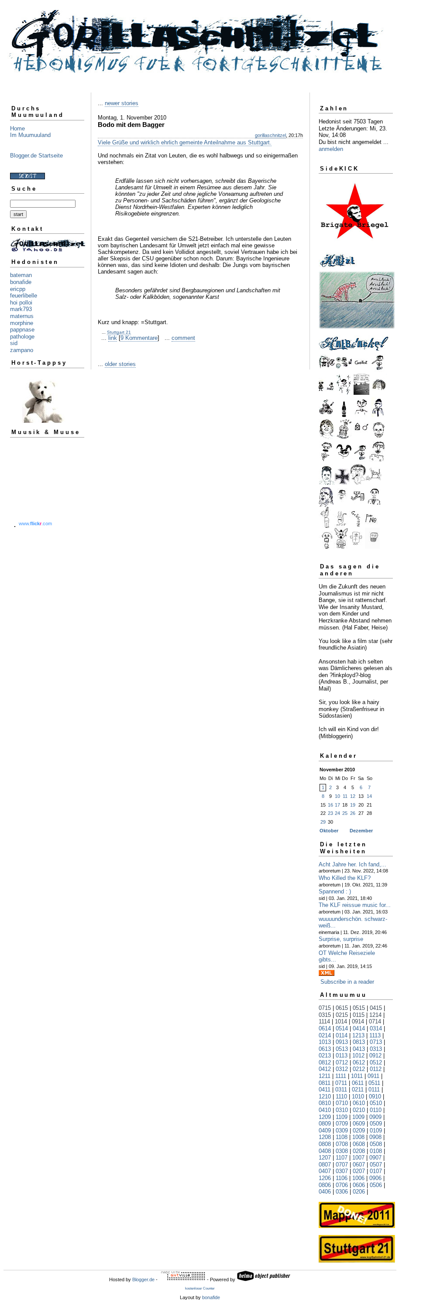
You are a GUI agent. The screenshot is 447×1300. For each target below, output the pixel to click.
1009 (358, 1117)
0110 (376, 1110)
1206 (325, 1178)
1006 (358, 1178)
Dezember (361, 830)
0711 (341, 1083)
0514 (342, 1028)
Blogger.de (143, 1279)
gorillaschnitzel (270, 135)
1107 (341, 1157)
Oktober (329, 830)
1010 (358, 1096)
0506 (376, 1185)
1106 (341, 1178)
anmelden (331, 149)
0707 (342, 1164)
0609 (359, 1123)
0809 (325, 1123)
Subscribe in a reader (347, 981)
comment (183, 338)
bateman (21, 275)
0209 (359, 1130)
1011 (357, 1076)
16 (330, 804)
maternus (22, 316)
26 (352, 813)
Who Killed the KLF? (345, 878)
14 (369, 796)
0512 (376, 1062)
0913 (342, 1042)
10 (337, 796)
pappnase (22, 329)
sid (13, 343)
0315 (325, 1015)
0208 (359, 1151)
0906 (375, 1178)
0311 (341, 1089)
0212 (359, 1069)
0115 (358, 1015)
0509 (376, 1123)
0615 (342, 1008)
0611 (358, 1083)
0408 (325, 1151)
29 (323, 821)
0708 (342, 1144)
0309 (342, 1130)
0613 (325, 1049)
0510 (376, 1103)
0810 (325, 1103)
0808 (325, 1144)
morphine (21, 323)
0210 (359, 1110)
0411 (324, 1089)
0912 (375, 1055)
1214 (375, 1015)
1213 (358, 1035)
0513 (342, 1049)
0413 (359, 1049)
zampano (21, 350)
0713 (376, 1042)
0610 (359, 1103)
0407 (325, 1171)
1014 (341, 1021)
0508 (376, 1144)
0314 (376, 1028)
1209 (325, 1117)
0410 (325, 1110)
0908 (375, 1137)
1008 (358, 1137)
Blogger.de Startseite (36, 155)
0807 (325, 1164)
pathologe (22, 336)
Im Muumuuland (30, 135)
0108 (376, 1151)
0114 (341, 1035)
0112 (376, 1069)
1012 (358, 1055)
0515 (359, 1008)
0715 (325, 1008)
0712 (342, 1062)
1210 (325, 1096)
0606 (359, 1185)
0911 (373, 1076)
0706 (342, 1185)
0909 (375, 1117)
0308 (342, 1151)
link (112, 338)
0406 (325, 1191)
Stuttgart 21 (119, 332)
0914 (358, 1021)
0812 (325, 1062)
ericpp (17, 289)
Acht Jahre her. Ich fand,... (352, 864)
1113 (375, 1035)
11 (345, 796)
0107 (376, 1171)
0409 (325, 1130)
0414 (359, 1028)
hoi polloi (21, 302)
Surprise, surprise (341, 939)
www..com (35, 523)
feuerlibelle (23, 295)
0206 (359, 1191)
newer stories (121, 103)
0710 (342, 1103)
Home (17, 128)
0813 (359, 1042)
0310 (342, 1110)
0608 (359, 1144)
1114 (324, 1021)
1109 (341, 1117)
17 (337, 804)
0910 (375, 1096)
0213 (325, 1055)
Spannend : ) (335, 891)
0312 (342, 1069)
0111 (374, 1089)
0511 (374, 1083)
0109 (376, 1130)
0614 (325, 1028)
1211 (324, 1076)
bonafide (20, 282)
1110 (341, 1096)
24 (337, 813)
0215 (342, 1015)
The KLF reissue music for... (355, 905)
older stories (120, 364)
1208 (325, 1137)
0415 (376, 1008)
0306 (342, 1191)
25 (344, 813)
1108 (341, 1137)
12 (352, 796)
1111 (340, 1076)
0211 (358, 1089)
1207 (325, 1157)
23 (330, 813)
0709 (342, 1123)
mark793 (21, 309)
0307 (342, 1171)
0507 (376, 1164)
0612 (359, 1062)
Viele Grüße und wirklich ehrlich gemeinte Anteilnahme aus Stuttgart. (185, 142)
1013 (325, 1042)
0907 (375, 1157)
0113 (341, 1055)
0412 (325, 1069)
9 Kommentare (139, 338)
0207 (359, 1171)
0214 (325, 1035)
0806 (325, 1185)
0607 (359, 1164)
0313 (376, 1049)
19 (352, 804)
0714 (375, 1021)
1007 (358, 1157)
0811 (324, 1083)
